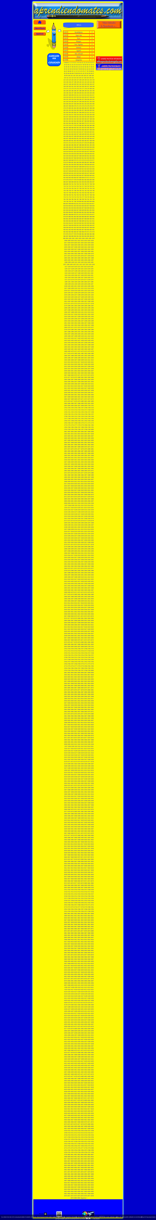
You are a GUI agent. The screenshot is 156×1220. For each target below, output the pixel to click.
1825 (85, 436)
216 (91, 95)
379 (78, 125)
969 (83, 232)
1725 (82, 412)
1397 (68, 334)
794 (64, 201)
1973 (68, 473)
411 (67, 132)
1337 (78, 318)
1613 (68, 386)
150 (75, 84)
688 (70, 182)
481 (93, 143)
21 (70, 64)
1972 (65, 473)
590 (64, 164)
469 (93, 140)
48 (91, 67)
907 (78, 221)
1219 (75, 290)
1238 (78, 295)
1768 (75, 423)
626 (64, 171)
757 (93, 192)
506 (64, 149)
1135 (66, 271)
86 (72, 73)
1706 (78, 407)
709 (93, 184)
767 (88, 195)
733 (93, 188)
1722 (72, 412)
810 (75, 203)
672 (91, 177)
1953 (92, 466)
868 (70, 214)
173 (72, 88)
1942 (85, 464)
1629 (92, 388)
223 (78, 97)
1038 (75, 247)
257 (72, 103)
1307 (69, 312)
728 (80, 188)
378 (75, 125)
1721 (68, 412)
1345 (75, 321)
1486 (65, 355)
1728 (92, 412)
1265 (78, 301)
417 (83, 132)
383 (88, 125)
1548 (92, 368)
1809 (92, 431)
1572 (82, 375)
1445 (78, 344)
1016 (92, 240)
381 (83, 125)
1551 (72, 371)
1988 (88, 475)
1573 (85, 375)
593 (72, 164)
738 (75, 190)
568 (70, 160)
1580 (78, 377)
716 (80, 186)
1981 (65, 475)
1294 (85, 308)
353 (72, 121)
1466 (88, 349)
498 (75, 147)
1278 (92, 303)
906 (75, 221)
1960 (85, 468)
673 (93, 177)
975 (67, 234)
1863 (92, 444)
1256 (78, 299)
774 (75, 197)
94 (87, 73)
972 (91, 232)
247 (78, 101)
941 (72, 227)
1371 (72, 327)
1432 (65, 342)
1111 (77, 264)
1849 (75, 442)
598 (85, 164)
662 (64, 177)
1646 (88, 392)
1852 (85, 442)
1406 (69, 336)
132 (91, 80)
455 (88, 138)
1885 (75, 451)
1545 (82, 368)
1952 (88, 466)
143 (88, 82)
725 (72, 188)
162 (75, 86)
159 (67, 86)
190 (85, 90)
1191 (72, 284)
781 (93, 197)
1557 (92, 371)
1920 (72, 460)
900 (91, 219)
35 (66, 67)
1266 (82, 301)
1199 (68, 286)
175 (78, 88)
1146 (72, 273)
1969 (85, 470)
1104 (85, 262)
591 (67, 164)
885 (83, 216)
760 (70, 195)
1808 (88, 431)
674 (64, 179)
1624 (75, 388)
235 (78, 99)
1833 (82, 438)
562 (85, 158)
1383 (82, 329)
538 (85, 153)
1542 (72, 368)
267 (67, 106)
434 (64, 136)
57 (78, 69)
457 (93, 138)
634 (85, 171)
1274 (78, 303)
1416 (72, 338)
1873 (65, 449)
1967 (78, 470)
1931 (78, 462)
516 (91, 149)
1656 (92, 394)
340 (70, 119)
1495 (65, 357)
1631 (68, 390)
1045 (68, 249)
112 (70, 77)
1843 (85, 440)
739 (78, 190)
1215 (92, 288)
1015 (88, 240)
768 (91, 195)
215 (88, 95)
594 (75, 164)
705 (83, 184)
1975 (75, 473)
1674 (92, 399)
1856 (68, 444)
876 (91, 214)
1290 (72, 308)
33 (93, 64)
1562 (78, 373)
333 (83, 117)
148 (70, 84)
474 (75, 143)
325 (93, 114)
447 (67, 138)
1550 (68, 371)
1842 (82, 440)
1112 (80, 264)
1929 (72, 462)
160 (70, 86)
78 (87, 71)
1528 (85, 364)
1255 (75, 299)
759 (67, 195)
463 (78, 140)
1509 (82, 360)
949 (93, 227)
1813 (75, 433)
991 (78, 236)
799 (78, 201)
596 (80, 164)
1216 (65, 290)
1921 (75, 460)
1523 (68, 364)
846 (75, 210)
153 (83, 84)
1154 (69, 275)
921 (83, 223)
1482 (82, 353)
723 (67, 188)
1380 (72, 329)
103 (77, 75)
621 (83, 169)
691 (78, 182)
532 (70, 153)
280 (70, 108)
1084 (78, 258)
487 (78, 145)
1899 (92, 453)
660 (91, 175)
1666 (65, 399)
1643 (78, 392)
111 (67, 77)
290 (64, 110)
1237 (75, 295)
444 (91, 136)
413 (72, 132)
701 (72, 184)
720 (91, 186)
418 (85, 132)
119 (88, 77)
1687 (75, 403)
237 (83, 99)
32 (91, 64)
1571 (78, 375)
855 (67, 212)
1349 (88, 321)
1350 (92, 321)
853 (93, 210)
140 (80, 82)
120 (90, 77)
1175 (79, 279)
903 (67, 221)
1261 (65, 301)
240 (91, 99)
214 (85, 95)
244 (70, 101)
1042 (88, 247)
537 (83, 153)
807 (67, 203)
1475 (88, 351)
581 (72, 162)
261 (83, 103)
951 (67, 229)
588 (91, 162)
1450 (65, 347)
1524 (72, 364)
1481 (78, 353)
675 (67, 179)
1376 (88, 327)
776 (80, 197)
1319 (78, 314)
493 (93, 145)
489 (83, 145)
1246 (75, 297)
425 (72, 134)
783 (67, 199)
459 (67, 140)
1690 (85, 403)
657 (83, 175)
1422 (92, 338)
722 (64, 188)
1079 (92, 255)
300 (91, 110)
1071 (65, 255)
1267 (85, 301)
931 (78, 225)
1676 (68, 401)
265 (93, 103)
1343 (68, 321)
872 (80, 214)
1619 (88, 386)
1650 (72, 394)
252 (91, 101)
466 (85, 140)
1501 (85, 357)
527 (88, 151)
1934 (88, 462)
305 (72, 112)
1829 (68, 438)
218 (64, 97)
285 (83, 108)
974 (64, 234)
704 (80, 184)
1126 (66, 268)
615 (67, 169)
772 (70, 197)
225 (83, 97)
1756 (65, 420)
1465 (85, 349)
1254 (72, 299)
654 (75, 175)
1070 (92, 253)
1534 (75, 366)
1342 (65, 321)
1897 (85, 453)
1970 (88, 470)
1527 (82, 364)
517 (93, 149)
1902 (72, 455)
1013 (82, 240)
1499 (78, 357)
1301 (78, 310)
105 (82, 75)
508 (70, 149)
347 (88, 119)
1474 (85, 351)
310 (85, 112)
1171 (66, 279)
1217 (68, 290)
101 (72, 75)
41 (78, 67)
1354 (75, 323)
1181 (69, 281)
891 (67, 219)
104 (79, 75)
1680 (82, 401)
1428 (82, 340)
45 (85, 67)
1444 (75, 344)
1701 (92, 405)
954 (75, 229)
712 (70, 186)
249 (83, 101)
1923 (82, 460)
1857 (72, 444)
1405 (65, 336)
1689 (82, 403)
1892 (68, 453)
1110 (74, 264)
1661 (78, 397)
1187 (88, 281)
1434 (72, 342)
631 (78, 171)
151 (78, 84)
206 (64, 95)
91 (82, 73)
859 (78, 212)
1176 (82, 279)
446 (64, 138)
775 (78, 197)
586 (85, 162)
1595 (68, 381)
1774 (65, 425)
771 (67, 197)
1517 (78, 362)
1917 (92, 457)
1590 (82, 379)
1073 (72, 255)
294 (75, 110)
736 (70, 190)
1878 (82, 449)
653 (72, 175)
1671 (82, 399)
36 (68, 67)
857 (72, 212)
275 (88, 106)
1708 (85, 407)
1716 (82, 410)
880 (70, 216)
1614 (72, 386)
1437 (82, 342)
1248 (82, 297)
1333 (65, 318)
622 (85, 169)
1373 (78, 327)
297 (83, 110)
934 (85, 225)
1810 (65, 433)
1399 (75, 334)
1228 (75, 292)
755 (88, 192)
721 (93, 186)
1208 (69, 288)
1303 (85, 310)
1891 (65, 453)
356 (80, 121)
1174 (75, 279)
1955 (68, 468)
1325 (68, 316)
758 (64, 195)
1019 (72, 242)
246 (75, 101)
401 (72, 130)
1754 (88, 418)
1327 (75, 316)
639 (67, 173)
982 (85, 234)
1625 (78, 388)
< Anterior (66, 62)
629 (72, 171)
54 (72, 69)
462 (75, 140)
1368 (92, 325)
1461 (72, 349)
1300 (75, 310)
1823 (78, 436)
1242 (92, 295)
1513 (65, 362)
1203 (82, 286)
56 (76, 69)
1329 (82, 316)
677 (72, 179)
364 (70, 123)
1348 (85, 321)
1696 (75, 405)
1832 (78, 438)
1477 (65, 353)
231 (67, 99)
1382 (78, 329)
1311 (82, 312)
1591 (85, 379)
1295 (88, 308)
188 (80, 90)
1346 (78, 321)
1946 (68, 466)
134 (64, 82)
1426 (75, 340)
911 (88, 221)
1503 (92, 357)
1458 (92, 347)
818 (64, 206)
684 (91, 179)
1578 (72, 377)
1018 (68, 242)
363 (67, 123)
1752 (82, 418)
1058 (82, 251)
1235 (68, 295)
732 (91, 188)
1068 (85, 253)
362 (64, 123)
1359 (92, 323)
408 (91, 130)
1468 (65, 351)
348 (91, 119)
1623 (72, 388)
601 (93, 164)
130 (85, 80)
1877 (78, 449)
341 (72, 119)
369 (83, 123)
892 (70, 219)
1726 (85, 412)
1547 (88, 368)
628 (70, 171)
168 (91, 86)
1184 (79, 281)
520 (70, 151)
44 (83, 67)
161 (72, 86)
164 (80, 86)
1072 (68, 255)
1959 (82, 468)
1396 (65, 334)
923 (88, 223)
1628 (88, 388)
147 (67, 84)
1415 (68, 338)
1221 (82, 290)
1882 (65, 451)
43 (82, 67)
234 (75, 99)
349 (93, 119)
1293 (82, 308)
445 (93, 136)
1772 (88, 423)
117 (83, 77)
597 (83, 164)
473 (72, 143)
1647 (92, 392)
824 (80, 206)
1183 (75, 281)
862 (85, 212)
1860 (82, 444)
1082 (72, 258)
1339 (85, 318)
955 (78, 229)
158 (64, 86)
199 (78, 93)
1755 (92, 418)
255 (67, 103)
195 (67, 93)
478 (85, 143)
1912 (75, 457)
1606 (75, 384)
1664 (88, 397)
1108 (68, 264)
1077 (85, 255)
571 (78, 160)
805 (93, 201)
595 (78, 164)
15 (90, 62)
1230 (82, 292)
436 (70, 136)
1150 (85, 273)
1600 (85, 381)
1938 (72, 464)
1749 (72, 418)
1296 (92, 308)
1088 (92, 258)
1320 (82, 314)
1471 (75, 351)
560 (80, 158)
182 (64, 90)
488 (80, 145)
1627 (85, 388)
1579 (75, 377)
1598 (78, 381)
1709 (88, 407)
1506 (72, 360)
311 (88, 112)
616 (70, 169)
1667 (68, 399)
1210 (75, 288)
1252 (65, 299)
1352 (68, 323)
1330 (85, 316)
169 (93, 86)
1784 (68, 427)
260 (80, 103)
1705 (75, 407)
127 (78, 80)
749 (72, 192)
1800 (92, 429)
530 (64, 153)
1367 (88, 325)
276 (91, 106)
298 (85, 110)
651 (67, 175)
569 (72, 160)
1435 (75, 342)
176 (80, 88)
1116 (93, 264)
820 (70, 206)
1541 (68, 368)
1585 (65, 379)
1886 (78, 451)
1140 (82, 271)
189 (83, 90)
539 (88, 153)
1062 (65, 253)
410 (64, 132)
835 (78, 208)
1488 (72, 355)
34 (64, 67)
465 (83, 140)
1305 (92, 310)
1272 (72, 303)
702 (75, 184)
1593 (92, 379)
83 (66, 73)
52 (68, 69)
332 (80, 117)
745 (93, 190)
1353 (72, 323)
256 (70, 103)
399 (67, 130)
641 (72, 173)
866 (64, 214)
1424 (68, 340)
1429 (85, 340)
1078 (88, 255)
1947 (72, 466)
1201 (75, 286)
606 (75, 166)
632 (80, 171)
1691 (88, 403)
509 (72, 149)
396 (91, 127)
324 (91, 114)
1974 (72, 473)
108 (90, 75)
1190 (69, 284)
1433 (68, 342)
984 (91, 234)
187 (78, 90)
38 (72, 67)
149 (72, 84)
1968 (82, 470)
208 (70, 95)
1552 (75, 371)
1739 (68, 416)
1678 (75, 401)
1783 (65, 427)
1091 (72, 260)
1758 (72, 420)
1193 (79, 284)
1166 (79, 277)
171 (67, 88)
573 (83, 160)
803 (88, 201)
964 (70, 232)
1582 (85, 377)
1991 (68, 477)
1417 (75, 338)
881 (72, 216)
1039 (78, 247)
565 (93, 158)
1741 (75, 416)
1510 (85, 360)
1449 (92, 344)
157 (93, 84)
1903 (75, 455)
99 (67, 75)
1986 (82, 475)
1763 (88, 420)
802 (85, 201)
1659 (72, 397)
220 (70, 97)
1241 (88, 295)
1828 (65, 438)
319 (78, 114)
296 (80, 110)
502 (85, 147)
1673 (88, 399)
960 (91, 229)
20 (68, 64)
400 (70, 130)
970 (85, 232)
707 (88, 184)
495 (67, 147)
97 (93, 73)
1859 (78, 444)
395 (88, 127)
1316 (68, 314)
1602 (92, 381)
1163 (69, 277)
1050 (85, 249)
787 (78, 199)
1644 (82, 392)
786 (75, 199)
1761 (82, 420)
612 (91, 166)
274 (85, 106)
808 (70, 203)
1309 (75, 312)
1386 (92, 329)
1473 (82, 351)
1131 (82, 268)
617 (72, 169)
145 (93, 82)
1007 (93, 238)
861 (83, 212)
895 (78, 219)
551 (88, 156)
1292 (78, 308)
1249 (85, 297)
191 (88, 90)
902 (64, 221)
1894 (75, 453)
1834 (85, 438)
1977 (82, 473)
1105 (88, 262)
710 (64, 186)
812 (80, 203)
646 (85, 173)
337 (93, 117)
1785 (72, 427)
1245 (72, 297)
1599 (82, 381)
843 (67, 210)
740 (80, 190)
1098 (65, 262)
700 (70, 184)
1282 (75, 305)
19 (66, 64)
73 (78, 71)
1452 (72, 347)
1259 (88, 299)
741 (83, 190)
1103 (82, 262)
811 (78, 203)
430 (85, 134)
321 (83, 114)
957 (83, 229)
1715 (78, 410)
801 (83, 201)
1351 (65, 323)
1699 (85, 405)
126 (75, 80)
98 (65, 75)
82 (64, 73)
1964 (68, 470)
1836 (92, 438)
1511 (89, 360)
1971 (92, 470)
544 (70, 156)
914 (64, 223)
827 (88, 206)
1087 (88, 258)
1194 (82, 284)
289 (93, 108)
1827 (92, 436)
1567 (65, 375)
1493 (88, 355)
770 (64, 197)
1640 (68, 392)
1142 (88, 271)
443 (88, 136)
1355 (78, 323)
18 (64, 64)
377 (72, 125)
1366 (85, 325)
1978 (85, 473)
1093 (78, 260)
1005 (86, 238)
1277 (88, 303)
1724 (78, 412)
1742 (78, 416)
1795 (75, 429)
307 (78, 112)
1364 (78, 325)
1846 (65, 442)
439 (78, 136)
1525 (75, 364)
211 (78, 95)
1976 (78, 473)
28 (83, 64)
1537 (85, 366)
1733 (78, 414)
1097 (92, 260)
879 (67, 216)
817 (93, 203)
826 (85, 206)
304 (70, 112)
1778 (78, 425)
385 (93, 125)
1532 (68, 366)
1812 (72, 433)
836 (80, 208)
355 (78, 121)
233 (72, 99)
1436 (78, 342)
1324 (65, 316)
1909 (65, 457)
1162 (66, 277)
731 (88, 188)
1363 (75, 325)
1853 (88, 442)
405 (83, 130)
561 (83, 158)
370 (85, 123)
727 (78, 188)
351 (67, 121)
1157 (79, 275)
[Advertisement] (39, 48)
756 (91, 192)
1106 (92, 262)
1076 (82, 255)
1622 (68, 388)
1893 (72, 453)
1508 (79, 360)
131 (88, 80)
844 (70, 210)
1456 (85, 347)
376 (70, 125)
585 (83, 162)
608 (80, 166)
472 (70, 143)
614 (64, 169)
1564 (85, 373)
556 (70, 158)
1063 (68, 253)
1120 (75, 266)
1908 (92, 455)
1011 (75, 240)
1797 (82, 429)
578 (64, 162)
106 (85, 75)
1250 (88, 297)
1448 (88, 344)
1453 (75, 347)
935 (88, 225)
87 (74, 73)
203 (88, 93)
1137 (72, 271)
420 (91, 132)
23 (74, 64)
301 (93, 110)
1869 (82, 446)
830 (64, 208)
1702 (65, 407)
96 (91, 73)
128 (80, 80)
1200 (72, 286)
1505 (69, 360)
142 (85, 82)
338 (64, 119)
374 (64, 125)
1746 (92, 416)
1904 (78, 455)
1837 (65, 440)
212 (80, 95)
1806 (82, 431)
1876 (75, 449)
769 (93, 195)
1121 (78, 266)
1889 (88, 451)
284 (80, 108)
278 (64, 108)
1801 (65, 431)
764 (80, 195)
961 (93, 229)
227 (88, 97)
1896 (82, 453)
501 (83, 147)
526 (85, 151)
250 (85, 101)
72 (76, 71)
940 (70, 227)
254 (64, 103)
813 (83, 203)
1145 (69, 273)
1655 (88, 394)
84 (68, 73)
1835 (88, 438)
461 (72, 140)
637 (93, 171)
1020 (75, 242)
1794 (72, 429)
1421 (88, 338)
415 (77, 132)
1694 (68, 405)
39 (74, 67)
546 (75, 156)
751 (78, 192)
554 (64, 158)
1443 (72, 344)
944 (80, 227)
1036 (68, 247)
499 (78, 147)
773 (72, 197)
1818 (92, 433)
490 (85, 145)
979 (78, 234)
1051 (88, 249)
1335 (72, 318)
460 (70, 140)
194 (64, 93)
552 (91, 156)
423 (67, 134)
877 (93, 214)
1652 (78, 394)
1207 (65, 288)
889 (93, 216)
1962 (92, 468)
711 (67, 186)
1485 (92, 353)
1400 (78, 334)
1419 (82, 338)
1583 (88, 377)
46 (87, 67)
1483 (85, 353)
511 (78, 149)
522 (75, 151)
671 (88, 177)
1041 (85, 247)
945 (83, 227)
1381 (75, 329)
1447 (85, 344)
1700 (88, 405)
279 (67, 108)
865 (93, 212)
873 (83, 214)
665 (72, 177)
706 (85, 184)
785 (72, 199)
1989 (92, 475)
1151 (88, 273)
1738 (65, 416)
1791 (92, 427)
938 (64, 227)
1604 (69, 384)
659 (88, 175)
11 (82, 62)
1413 (92, 336)
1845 (92, 440)
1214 (88, 288)
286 (85, 108)
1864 (65, 446)
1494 (92, 355)
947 (88, 227)
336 (91, 117)
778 (85, 197)
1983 (72, 475)
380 (80, 125)
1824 (82, 436)
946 (85, 227)
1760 (78, 420)
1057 (78, 251)
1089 (65, 260)
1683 (92, 401)
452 (80, 138)
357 (83, 121)
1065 (75, 253)
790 (85, 199)
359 (88, 121)
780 (91, 197)
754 (85, 192)
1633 (75, 390)
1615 (75, 386)
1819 (65, 436)
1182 (72, 281)
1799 (88, 429)
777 (83, 197)
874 (85, 214)
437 (72, 136)
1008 (65, 240)
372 (91, 123)
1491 (82, 355)
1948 (75, 466)
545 (72, 156)
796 (70, 201)
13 (86, 62)
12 (84, 62)
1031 (82, 245)
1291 (75, 308)
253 (93, 101)
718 (85, 186)
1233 (92, 292)
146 (64, 84)
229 (93, 97)
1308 (72, 312)
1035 (65, 247)
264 (91, 103)
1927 (65, 462)
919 (78, 223)
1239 (82, 295)
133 (93, 80)
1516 (75, 362)
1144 (66, 273)
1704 (72, 407)
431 (88, 134)
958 (85, 229)
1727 (88, 412)
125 (72, 80)
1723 (75, 412)
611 (88, 166)
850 (85, 210)
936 (91, 225)
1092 (75, 260)
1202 (78, 286)
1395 (92, 331)
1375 (85, 327)
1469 (68, 351)
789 (83, 199)
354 (75, 121)
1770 (82, 423)
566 (64, 160)
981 (83, 234)
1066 (78, 253)
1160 (88, 275)
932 (80, 225)
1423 (65, 340)
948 (91, 227)
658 (85, 175)
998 (64, 238)
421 (93, 132)
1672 (85, 399)
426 (75, 134)
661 (93, 175)
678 (75, 179)
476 (80, 143)
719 (88, 186)
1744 (85, 416)
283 (78, 108)
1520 (88, 362)
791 (88, 199)
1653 (82, 394)
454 (85, 138)
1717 (85, 410)
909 (83, 221)
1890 (92, 451)
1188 (92, 281)
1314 (92, 312)
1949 (78, 466)
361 (93, 121)
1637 (88, 390)
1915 (85, 457)
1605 (72, 384)
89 (78, 73)
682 (85, 179)
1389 (72, 331)
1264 (75, 301)
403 (78, 130)
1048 (78, 249)
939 (67, 227)
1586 (68, 379)
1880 (88, 449)
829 (93, 206)
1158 (82, 275)
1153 (66, 275)
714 (75, 186)
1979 (88, 473)
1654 (85, 394)
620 (80, 169)
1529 (88, 364)
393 (83, 127)
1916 (88, 457)
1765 (65, 423)
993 (83, 236)
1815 (82, 433)
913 (93, 221)
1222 (85, 290)
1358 (88, 323)
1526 (78, 364)
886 (85, 216)
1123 (85, 266)
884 (80, 216)
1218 (72, 290)
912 (91, 221)
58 (80, 69)
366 (75, 123)
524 (80, 151)
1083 (75, 258)
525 (83, 151)
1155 (72, 275)
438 (75, 136)
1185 (82, 281)
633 (83, 171)
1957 (75, 468)
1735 (85, 414)
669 (83, 177)
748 (70, 192)
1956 (72, 468)
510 (75, 149)
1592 (88, 379)
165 (83, 86)
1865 (68, 446)
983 (88, 234)
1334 (68, 318)
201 (83, 93)
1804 (75, 431)
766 (85, 195)
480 (91, 143)
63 (89, 69)
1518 (82, 362)
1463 (78, 349)
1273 (75, 303)
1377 (92, 327)
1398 (72, 334)
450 (75, 138)
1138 (75, 271)
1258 (85, 299)
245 (72, 101)
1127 (69, 268)
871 (78, 214)
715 (77, 186)
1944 (92, 464)
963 (67, 232)
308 (80, 112)
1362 (72, 325)
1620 (92, 386)
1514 (68, 362)
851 (88, 210)
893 (72, 219)
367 (78, 123)
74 (80, 71)
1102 (79, 262)
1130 (79, 268)
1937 (68, 464)
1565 (88, 373)
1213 (85, 288)
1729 (65, 414)
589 (93, 162)
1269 (92, 301)
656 (80, 175)
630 (75, 171)
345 (83, 119)
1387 (65, 331)
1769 (78, 423)
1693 (65, 405)
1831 (75, 438)
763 (78, 195)
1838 (68, 440)
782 (64, 199)
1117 (66, 266)
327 (67, 117)
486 (75, 145)
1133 (88, 268)
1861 (85, 444)
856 (70, 212)
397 (93, 127)
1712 (68, 410)
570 (75, 160)
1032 (85, 245)
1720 (65, 412)
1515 (72, 362)
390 (75, 127)
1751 (78, 418)
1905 (82, 455)
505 (93, 147)
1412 (88, 336)
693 (83, 182)
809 (72, 203)
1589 (78, 379)
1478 (68, 353)
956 (80, 229)
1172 (69, 279)
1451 (68, 347)
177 (83, 88)
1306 (65, 312)
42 (80, 67)
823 (78, 206)
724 (70, 188)
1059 (85, 251)
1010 (72, 240)
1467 (92, 349)
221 (72, 97)
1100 (72, 262)
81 (93, 71)
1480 (75, 353)
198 (75, 93)
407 (88, 130)
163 (78, 86)
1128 (72, 268)
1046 (72, 249)
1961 (88, 468)
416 (80, 132)
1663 (85, 397)
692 (80, 182)
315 (67, 114)
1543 (75, 368)
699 (67, 184)
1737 (92, 414)
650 (64, 175)
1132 (85, 268)
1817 (88, 433)
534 (75, 153)
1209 (72, 288)
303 (67, 112)
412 (70, 132)
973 (93, 232)
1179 (92, 279)
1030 (78, 245)
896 (80, 219)
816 (91, 203)
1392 (82, 331)
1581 (82, 377)
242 (64, 101)
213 (83, 95)
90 (80, 73)
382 (85, 125)
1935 (92, 462)
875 (88, 214)
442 (85, 136)
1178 (88, 279)
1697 (78, 405)
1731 (72, 414)
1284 (82, 305)
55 (74, 69)
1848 (72, 442)
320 (80, 114)
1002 (76, 238)
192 (91, 90)
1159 (85, 275)
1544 (78, 368)
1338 (82, 318)
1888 (85, 451)
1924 (85, 460)
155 (88, 84)
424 (70, 134)
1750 (75, 418)
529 (93, 151)
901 (93, 219)
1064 (72, 253)
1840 (75, 440)
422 (64, 134)
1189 (66, 284)
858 (75, 212)
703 (78, 184)
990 (75, 236)
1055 (72, 251)
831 (67, 208)
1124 (88, 266)
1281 (72, 305)
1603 (65, 384)
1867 (75, 446)
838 (85, 208)
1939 (75, 464)
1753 (85, 418)
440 (80, 136)
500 (80, 147)
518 (64, 151)
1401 (82, 334)
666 (75, 177)
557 (72, 158)
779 (88, 197)
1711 (65, 410)
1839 (72, 440)
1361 (68, 325)
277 (93, 106)
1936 (65, 464)
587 (88, 162)
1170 (92, 277)
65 (93, 69)
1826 (88, 436)
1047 (75, 249)
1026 (65, 245)
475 (78, 143)
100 (69, 75)
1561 (75, 373)
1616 (78, 386)
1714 (75, 410)
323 (88, 114)
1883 (68, 451)
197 (72, 93)
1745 (88, 416)
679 (78, 179)
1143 (92, 271)
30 (87, 64)
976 (70, 234)
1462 (75, 349)
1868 (78, 446)
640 (70, 173)
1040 (82, 247)
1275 (82, 303)
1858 (75, 444)
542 (64, 156)
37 (70, 67)
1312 (85, 312)
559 (78, 158)
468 (91, 140)
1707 (82, 407)
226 (85, 97)
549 (83, 156)
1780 (85, 425)
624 (91, 169)
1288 (65, 308)
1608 (82, 384)
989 (72, 236)
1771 (85, 423)
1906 (85, 455)
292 (70, 110)
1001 (73, 238)
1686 (72, 403)
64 (91, 69)
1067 (82, 253)
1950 (82, 466)
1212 (82, 288)
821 (72, 206)
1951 (85, 466)
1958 (78, 468)
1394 (88, 331)
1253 (68, 299)
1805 (78, 431)
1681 (85, 401)
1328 (78, 316)
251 (88, 101)
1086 (85, 258)
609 (83, 166)
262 (85, 103)
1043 (92, 247)
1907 (88, 455)
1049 (82, 249)
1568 (68, 375)
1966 (75, 470)
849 (83, 210)
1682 (88, 401)
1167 (82, 277)
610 (85, 166)
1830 (72, 438)
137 (72, 82)
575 (88, 160)
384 (91, 125)
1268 (88, 301)
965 (72, 232)
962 (64, 232)
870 (75, 214)
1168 (85, 277)
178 (85, 88)
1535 (78, 366)
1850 (78, 442)
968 (80, 232)
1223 (88, 290)
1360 (65, 325)
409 (93, 130)
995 (88, 236)
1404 (92, 334)
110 (65, 77)
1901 (68, 455)
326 (64, 117)
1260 (92, 299)
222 (75, 97)
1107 (64, 264)
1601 (88, 381)
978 (75, 234)
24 (76, 64)
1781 (88, 425)
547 (78, 156)
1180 (66, 281)
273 (83, 106)
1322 (88, 314)
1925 (88, 460)
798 (75, 201)
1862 (88, 444)
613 (93, 166)
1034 (92, 245)
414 (75, 132)
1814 (78, 433)
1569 (72, 375)
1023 (85, 242)
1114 (87, 264)
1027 (68, 245)
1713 (72, 410)
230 (64, 99)
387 (67, 127)
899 (88, 219)
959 (88, 229)
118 (85, 77)
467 (88, 140)
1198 (65, 286)
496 (70, 147)
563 (88, 158)
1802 (68, 431)
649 (93, 173)
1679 (78, 401)
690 (75, 182)
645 (83, 173)
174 (75, 88)
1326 (72, 316)
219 (67, 97)
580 (70, 162)
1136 (69, 271)
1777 (75, 425)
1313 (88, 312)
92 (83, 73)
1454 (78, 347)
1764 (92, 420)
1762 (85, 420)
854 (64, 212)
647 (88, 173)
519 (67, 151)
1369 (65, 327)
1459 (65, 349)
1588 (75, 379)
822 (75, 206)
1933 (85, 462)
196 (70, 93)
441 (83, 136)
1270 (65, 303)
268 (70, 106)
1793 (68, 429)
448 (70, 138)
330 (75, 117)
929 (72, 225)
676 (70, 179)
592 (70, 164)
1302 (82, 310)
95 (89, 73)
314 (64, 114)
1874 (68, 449)
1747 (65, 418)
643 (78, 173)
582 (75, 162)
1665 (92, 397)
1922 (78, 460)
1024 (88, 242)
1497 (72, 357)
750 (75, 192)
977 (72, 234)
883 (78, 216)
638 (64, 173)
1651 (75, 394)
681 (83, 179)
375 (67, 125)
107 (87, 75)
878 (64, 216)
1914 (82, 457)
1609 (85, 384)
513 (83, 149)
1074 (75, 255)
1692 (92, 403)
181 (93, 88)
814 (85, 203)
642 (75, 173)
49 (93, 67)
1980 (92, 473)
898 (85, 219)
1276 (85, 303)
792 (91, 199)
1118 (69, 266)
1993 (75, 477)
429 (83, 134)
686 (64, 182)
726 (75, 188)
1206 (92, 286)
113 (72, 77)
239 (88, 99)
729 (83, 188)
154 (85, 84)
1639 (65, 392)
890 (64, 219)
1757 (68, 420)
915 (67, 223)
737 (72, 190)
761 (72, 195)
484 (70, 145)
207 (67, 95)
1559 (68, 373)
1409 (79, 336)
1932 (82, 462)
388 (70, 127)
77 (85, 71)
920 (80, 223)
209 (72, 95)
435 (67, 136)
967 (78, 232)
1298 (68, 310)
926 (64, 225)
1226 (68, 292)
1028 (72, 245)
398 (64, 130)
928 (70, 225)
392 (80, 127)
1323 (92, 314)
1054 (68, 251)
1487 (68, 355)
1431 (92, 340)
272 (80, 106)
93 (85, 73)
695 (88, 182)
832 (70, 208)
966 (75, 232)
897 (83, 219)
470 (64, 143)
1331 (88, 316)
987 (67, 236)
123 (67, 80)
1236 (72, 295)
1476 (92, 351)
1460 (68, 349)
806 (64, 203)
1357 (85, 323)
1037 (72, 247)
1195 (85, 284)
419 (88, 132)
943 (78, 227)
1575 (92, 375)
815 (88, 203)
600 (91, 164)
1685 (68, 403)
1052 (92, 249)
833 (72, 208)
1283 (78, 305)
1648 (65, 394)
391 (78, 127)
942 (75, 227)
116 (80, 77)
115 (77, 77)
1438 (85, 342)
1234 (65, 295)
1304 (88, 310)
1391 (78, 331)
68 (68, 71)
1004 (83, 238)
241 (93, 99)
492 (91, 145)
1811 (69, 433)
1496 (68, 357)
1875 (72, 449)
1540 (65, 368)
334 (85, 117)
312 (91, 112)
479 (88, 143)
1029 (75, 245)
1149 (82, 273)
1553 (78, 371)
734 (64, 190)
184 (70, 90)
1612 (65, 386)
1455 (82, 347)
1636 (85, 390)
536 (80, 153)
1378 (65, 329)
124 (70, 80)
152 (80, 84)
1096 (88, 260)
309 (83, 112)
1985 (78, 475)
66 (64, 71)
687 (67, 182)
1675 (65, 401)
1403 (88, 334)
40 (76, 67)
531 (67, 153)
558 (75, 158)
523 (78, 151)
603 (67, 166)
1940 (78, 464)
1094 (82, 260)
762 (75, 195)
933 (83, 225)
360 (91, 121)
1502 (88, 357)
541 (93, 153)
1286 (88, 305)
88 (76, 73)
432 (91, 134)
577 (93, 160)
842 (64, 210)
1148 (79, 273)
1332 (92, 316)
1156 (75, 275)
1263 (72, 301)
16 (92, 62)
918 (75, 223)
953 (72, 229)
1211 (79, 288)
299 (88, 110)
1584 (92, 377)
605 (72, 166)
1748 (68, 418)
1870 (85, 446)
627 (67, 171)
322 (85, 114)
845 (72, 210)
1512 (92, 360)
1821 (72, 436)
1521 (92, 362)
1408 (75, 336)
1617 (82, 386)
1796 (78, 429)
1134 (92, 268)
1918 (65, 460)
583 (78, 162)
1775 (68, 425)
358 (85, 121)
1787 (78, 427)
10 (80, 62)
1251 (92, 297)
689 (72, 182)
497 (72, 147)
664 (70, 177)
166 (85, 86)
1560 (72, 373)
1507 (75, 360)
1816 (85, 433)
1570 (75, 375)
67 (66, 71)
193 (93, 90)
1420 (85, 338)
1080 (65, 258)
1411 (85, 336)
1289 (68, 308)
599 (88, 164)
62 (87, 69)
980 (80, 234)
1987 (85, 475)
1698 (82, 405)
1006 (89, 238)
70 (72, 71)
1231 (85, 292)
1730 (68, 414)
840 (91, 208)
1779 (82, 425)
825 (83, 206)
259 (78, 103)
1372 (75, 327)
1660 (75, 397)
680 (80, 179)
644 (80, 173)
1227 (72, 292)
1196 (88, 284)
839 (88, 208)
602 (64, 166)
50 (64, 69)
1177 (85, 279)
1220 (78, 290)
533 (72, 153)
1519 (85, 362)
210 (75, 95)
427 (78, 134)
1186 (85, 281)
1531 (65, 366)
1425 (72, 340)
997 (93, 236)
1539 (92, 366)
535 (78, 153)
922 (85, 223)
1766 (68, 423)
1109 (71, 264)
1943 (88, 464)
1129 (75, 268)
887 (88, 216)
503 (88, 147)
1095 (85, 260)
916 (70, 223)
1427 (78, 340)
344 (80, 119)
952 (70, 229)
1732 (75, 414)
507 (67, 149)
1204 (85, 286)
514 (85, 149)
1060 (88, 251)
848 (80, 210)
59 (82, 69)
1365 (82, 325)
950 (64, 229)
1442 (68, 344)
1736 (88, 414)
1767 (72, 423)
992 (80, 236)
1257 (82, 299)
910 (85, 221)
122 (64, 80)
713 (72, 186)
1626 (82, 388)
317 (72, 114)
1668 (72, 399)
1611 (92, 384)
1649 (68, 394)
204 (91, 93)
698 (64, 184)
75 (82, 71)
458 (64, 140)
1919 (68, 460)
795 (67, 201)
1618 (85, 386)
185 (72, 90)
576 (91, 160)
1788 (82, 427)
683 (88, 179)
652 (70, 175)
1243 (65, 297)
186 (75, 90)
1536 (82, 366)
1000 (69, 238)
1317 (72, 314)
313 (93, 112)
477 (83, 143)
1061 (92, 251)
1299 (72, 310)
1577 (68, 377)
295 (78, 110)
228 (91, 97)
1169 (88, 277)
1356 (82, 323)
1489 (75, 355)
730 (85, 188)
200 (80, 93)
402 (75, 130)
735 (67, 190)
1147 (75, 273)
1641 (72, 392)
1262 (68, 301)
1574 (88, 375)
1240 (85, 295)
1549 (65, 371)
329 (72, 117)
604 (70, 166)
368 (80, 123)
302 (64, 112)
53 (70, 69)
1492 (85, 355)
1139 (79, 271)
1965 (72, 470)
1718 (88, 410)
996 (91, 236)
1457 (88, 347)
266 (64, 106)
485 (72, 145)
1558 (65, 373)
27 (82, 64)
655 (78, 175)
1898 (88, 453)
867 (67, 214)
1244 (68, 297)
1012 (78, 240)
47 (89, 67)
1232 (88, 292)
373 (93, 123)
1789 (85, 427)
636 (91, 171)
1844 (88, 440)
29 (85, 64)
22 (72, 64)
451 (78, 138)
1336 (75, 318)
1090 (68, 260)
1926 (92, 460)
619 (78, 169)
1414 (65, 338)
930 (75, 225)
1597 (75, 381)
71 (74, 71)
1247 (78, 297)
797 (72, 201)
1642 (75, 392)
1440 (92, 342)
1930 (75, 462)
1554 (82, 371)
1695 (72, 405)
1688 (78, 403)
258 (75, 103)
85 (70, 73)
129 (83, 80)
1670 (78, 399)
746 (64, 192)
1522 (65, 364)
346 (85, 119)
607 (78, 166)
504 (91, 147)
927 (67, 225)
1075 (78, 255)
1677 (72, 401)
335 (88, 117)
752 (80, 192)
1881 (92, 449)
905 (72, 221)
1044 (65, 249)
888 (91, 216)
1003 (79, 238)
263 (88, 103)
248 (80, 101)
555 (67, 158)
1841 (78, 440)
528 (91, 151)
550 (85, 156)
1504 (65, 360)
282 (75, 108)
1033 (88, 245)
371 (88, 123)
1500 (82, 357)
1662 (82, 397)
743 (88, 190)
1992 (72, 477)
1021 (78, 242)
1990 (65, 477)
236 (80, 99)
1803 (72, 431)
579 (67, 162)
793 (93, 199)
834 (75, 208)
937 (93, 225)
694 (85, 182)
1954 (65, 468)
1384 (85, 329)
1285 (85, 305)
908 (80, 221)
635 (88, 171)
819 (67, 206)
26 (80, 64)
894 (75, 219)
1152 (92, 273)
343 (78, 119)
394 (85, 127)
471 (67, 143)
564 (91, 158)
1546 (85, 368)
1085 (82, 258)
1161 (92, 275)
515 (88, 149)
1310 (79, 312)
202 (85, 93)
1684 (65, 403)
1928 (68, 462)
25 (78, 64)
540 (91, 153)
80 (91, 71)
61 (85, 69)
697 (93, 182)
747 (67, 192)
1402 (85, 334)
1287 (92, 305)
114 (75, 77)
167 (88, 86)
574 (85, 160)
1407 (72, 336)
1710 (92, 407)
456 (91, 138)
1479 (72, 353)
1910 (69, 457)
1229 (78, 292)
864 (91, 212)
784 (70, 199)
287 (88, 108)
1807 (85, 431)
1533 (72, 366)
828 (91, 206)
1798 (85, 429)
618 (75, 169)
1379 (68, 329)
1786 (75, 427)
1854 (92, 442)
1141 (85, 271)
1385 (88, 329)
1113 (83, 264)
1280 (68, 305)
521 (72, 151)
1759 (75, 420)
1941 (82, 464)
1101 (75, 262)
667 (78, 177)
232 (70, 99)
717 (83, 186)
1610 (89, 384)
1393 (85, 331)
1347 (82, 321)
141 (83, 82)
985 (93, 234)
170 (64, 88)
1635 (82, 390)
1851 (82, 442)
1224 (92, 290)
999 (67, 238)
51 (66, 69)
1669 (75, 399)
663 (67, 177)
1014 (85, 240)
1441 (65, 344)
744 (91, 190)
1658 (68, 397)
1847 (68, 442)
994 (85, 236)
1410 (82, 336)
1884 (72, 451)
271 (78, 106)
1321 (85, 314)
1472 (78, 351)
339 (67, 119)
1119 (72, 266)
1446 (82, 344)
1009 (69, 240)
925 (93, 223)
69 (70, 71)
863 (88, 212)
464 (80, 140)
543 (67, 156)
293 (72, 110)
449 (72, 138)
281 (72, 108)
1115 (90, 264)
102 (74, 75)
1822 (75, 436)
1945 (65, 466)
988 (70, 236)
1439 (88, 342)
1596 (72, 381)
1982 (68, 475)
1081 (68, 258)
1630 (65, 390)
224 (80, 97)
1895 (78, 453)
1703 (68, 407)
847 (78, 210)
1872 (92, 446)
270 (75, 106)
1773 (92, 423)
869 (72, 214)
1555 (85, 371)
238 (85, 99)
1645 (85, 392)
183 (67, 90)
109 (93, 75)
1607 (79, 384)
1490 (78, 355)
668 (80, 177)
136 (70, 82)
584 (80, 162)
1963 (65, 470)
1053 (65, 251)
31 (89, 64)
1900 (65, 455)
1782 (92, 425)
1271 (68, 303)
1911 (72, 457)
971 (88, 232)
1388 (68, 331)
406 (85, 130)
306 (75, 112)
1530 (92, 364)
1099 (69, 262)
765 (83, 195)
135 (67, 82)
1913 (78, 457)
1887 (82, 451)
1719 (92, 410)
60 (83, 69)
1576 (65, 377)
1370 (68, 327)
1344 (72, 321)
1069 (88, 253)
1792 (65, 429)
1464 (82, 349)
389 (72, 127)
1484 (88, 353)
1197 (92, 284)
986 (64, 236)
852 (91, 210)
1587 (72, 379)
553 (93, 156)
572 (80, 160)
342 (75, 119)
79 (89, 71)
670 (85, 177)
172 (70, 88)
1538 (88, 366)
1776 (72, 425)
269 (72, 106)
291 (67, 110)
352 (70, 121)
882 (75, 216)
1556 (88, 371)
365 (72, 123)
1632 (72, 390)
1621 (65, 388)
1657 (65, 397)
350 (64, 121)
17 (94, 62)
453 (83, 138)
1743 (82, 416)
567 (67, 160)
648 (91, 173)
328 (70, 117)
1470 (72, 351)
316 (70, 114)
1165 (75, 277)
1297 (65, 310)
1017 (65, 242)
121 (93, 77)
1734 (82, 414)
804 (91, 201)
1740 (72, 416)
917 (72, 223)
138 (75, 82)
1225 (65, 292)
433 (93, 134)
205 (93, 93)
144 (91, 82)
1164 (72, 277)
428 (80, 134)
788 (80, 199)
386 (64, 127)
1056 (75, 251)
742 (85, 190)
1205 (88, 286)
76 (83, 71)
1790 (88, 427)
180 (91, 88)
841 (93, 208)
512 (80, 149)
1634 (78, 390)
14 (88, 62)
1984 (75, 475)
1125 (91, 266)
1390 (75, 331)
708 (91, 184)
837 (83, 208)
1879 (85, 449)
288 (91, 108)
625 (93, 169)
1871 (88, 446)
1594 (65, 381)
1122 (82, 266)
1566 (92, 373)
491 (88, 145)
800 (80, 201)
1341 (92, 318)
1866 (72, 446)
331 (78, 117)
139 (78, 82)
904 (70, 221)
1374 (82, 327)
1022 (82, 242)
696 (91, 182)
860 (80, 212)
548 (80, 156)
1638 (92, 390)
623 (88, 169)
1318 (75, 314)
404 (80, 130)
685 (93, 179)
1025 (92, 242)
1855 (65, 444)
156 (91, 84)
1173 (72, 279)
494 (64, 147)
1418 (78, 338)
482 (64, 145)
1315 (65, 314)
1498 (75, 357)
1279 (65, 305)
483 (67, 145)
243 (67, 101)
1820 (68, 436)
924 (91, 223)
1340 (88, 318)
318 (75, 114)
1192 (75, 284)
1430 (88, 340)
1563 (82, 373)
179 (88, 88)
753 (83, 192)
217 (93, 95)
